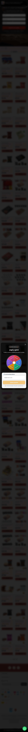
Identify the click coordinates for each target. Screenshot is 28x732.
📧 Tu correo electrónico (9, 374)
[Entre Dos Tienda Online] (24, 729)
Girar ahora (14, 382)
